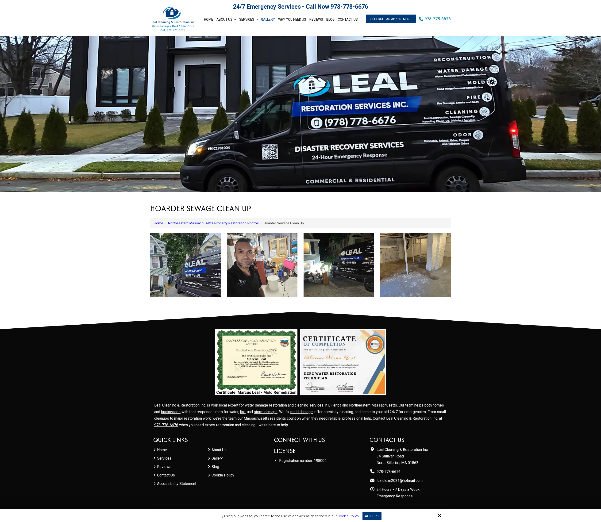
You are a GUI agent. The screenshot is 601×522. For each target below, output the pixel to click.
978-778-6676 (349, 6)
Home (158, 223)
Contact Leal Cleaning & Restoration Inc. (405, 418)
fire (242, 412)
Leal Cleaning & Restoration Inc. (180, 405)
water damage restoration (266, 405)
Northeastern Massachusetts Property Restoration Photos (213, 223)
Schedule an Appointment (390, 19)
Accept (372, 516)
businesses (171, 412)
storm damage (265, 412)
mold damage (301, 412)
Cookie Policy (348, 516)
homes (438, 405)
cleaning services (309, 405)
